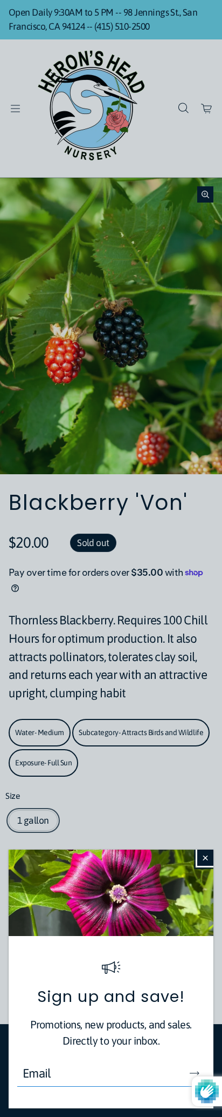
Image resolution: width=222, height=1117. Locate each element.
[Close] (205, 858)
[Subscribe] (194, 1073)
